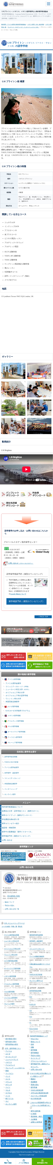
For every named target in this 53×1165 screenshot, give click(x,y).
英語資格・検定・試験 (39, 1116)
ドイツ (7, 1087)
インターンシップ (10, 789)
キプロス (8, 1093)
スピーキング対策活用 (39, 1096)
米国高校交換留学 (12, 702)
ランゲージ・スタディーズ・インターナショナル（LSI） (23, 27)
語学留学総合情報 (10, 757)
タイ (7, 1101)
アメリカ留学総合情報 (11, 935)
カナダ (7, 1054)
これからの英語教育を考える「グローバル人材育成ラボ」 (40, 1104)
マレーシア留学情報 (15, 742)
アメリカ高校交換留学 (36, 956)
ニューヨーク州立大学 (18, 689)
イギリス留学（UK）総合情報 (35, 24)
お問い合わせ (20, 563)
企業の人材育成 (36, 1122)
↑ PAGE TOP (43, 617)
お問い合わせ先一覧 (12, 909)
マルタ (7, 1090)
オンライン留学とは (36, 981)
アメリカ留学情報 (14, 679)
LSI (30, 1010)
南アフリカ (9, 1098)
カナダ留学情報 (13, 706)
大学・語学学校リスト (13, 1048)
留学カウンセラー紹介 (10, 823)
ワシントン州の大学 (13, 699)
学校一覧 (14, 926)
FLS (30, 1017)
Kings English (33, 1029)
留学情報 (34, 1050)
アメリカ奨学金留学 (13, 683)
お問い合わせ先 (36, 1069)
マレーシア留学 (9, 1004)
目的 (32, 1044)
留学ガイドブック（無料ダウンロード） (17, 815)
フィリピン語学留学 (15, 737)
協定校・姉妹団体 (9, 828)
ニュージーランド (11, 1059)
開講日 (33, 1079)
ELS (30, 997)
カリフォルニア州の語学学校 (17, 695)
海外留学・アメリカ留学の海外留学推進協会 (13, 24)
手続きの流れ (9, 905)
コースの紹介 (6, 926)
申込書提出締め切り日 (10, 819)
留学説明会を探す (11, 1044)
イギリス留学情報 (14, 716)
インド (7, 1076)
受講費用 (34, 1082)
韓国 (7, 1071)
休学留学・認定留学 (11, 773)
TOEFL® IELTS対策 (11, 762)
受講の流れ (35, 1085)
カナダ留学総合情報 (11, 961)
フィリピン (9, 1073)
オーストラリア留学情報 (16, 732)
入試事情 (34, 1119)
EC (30, 1023)
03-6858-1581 (13, 896)
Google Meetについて (18, 594)
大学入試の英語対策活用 (39, 1093)
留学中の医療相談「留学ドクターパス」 (17, 832)
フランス (8, 1082)
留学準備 (34, 1087)
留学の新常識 (35, 1111)
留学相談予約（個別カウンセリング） (26, 601)
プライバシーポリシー (39, 1061)
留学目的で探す (11, 1042)
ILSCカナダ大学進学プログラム (18, 711)
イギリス (8, 1062)
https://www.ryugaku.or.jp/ (26, 1154)
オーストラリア (11, 1057)
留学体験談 (35, 1053)
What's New (34, 1039)
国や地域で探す (11, 1039)
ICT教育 (33, 1114)
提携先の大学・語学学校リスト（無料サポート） (21, 811)
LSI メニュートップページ (14, 923)
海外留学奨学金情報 (36, 935)
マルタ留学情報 (13, 726)
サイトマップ (35, 1058)
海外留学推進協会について (12, 807)
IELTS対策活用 (36, 1098)
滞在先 (20, 926)
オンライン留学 (10, 794)
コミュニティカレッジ (17, 686)
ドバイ (7, 1096)
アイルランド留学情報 (16, 721)
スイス (7, 1079)
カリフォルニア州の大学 (15, 693)
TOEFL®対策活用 (37, 1090)
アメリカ (8, 1051)
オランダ (8, 1085)
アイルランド (10, 1065)
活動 (32, 1047)
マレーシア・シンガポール (15, 1068)
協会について (9, 902)
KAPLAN (32, 1004)
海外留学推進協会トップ (39, 1036)
